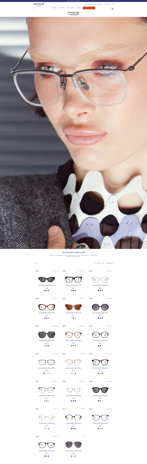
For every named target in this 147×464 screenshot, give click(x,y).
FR (113, 4)
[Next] (85, 1)
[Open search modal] (34, 8)
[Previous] (61, 1)
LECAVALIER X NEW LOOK (46, 285)
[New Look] (39, 5)
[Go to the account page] (111, 8)
